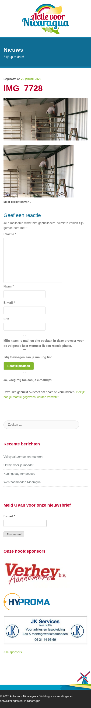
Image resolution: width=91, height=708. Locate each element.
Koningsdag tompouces (19, 473)
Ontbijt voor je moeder (18, 465)
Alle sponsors (13, 652)
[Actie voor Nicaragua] (45, 18)
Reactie (10, 234)
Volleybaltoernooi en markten (23, 456)
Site (6, 319)
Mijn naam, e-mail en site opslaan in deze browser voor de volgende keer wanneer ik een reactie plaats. (44, 343)
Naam (9, 286)
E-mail (9, 302)
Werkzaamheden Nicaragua (22, 482)
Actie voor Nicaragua (23, 696)
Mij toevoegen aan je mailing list (28, 357)
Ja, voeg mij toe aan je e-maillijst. (28, 380)
